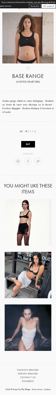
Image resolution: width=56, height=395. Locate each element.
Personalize (35, 6)
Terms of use (37, 389)
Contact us (28, 377)
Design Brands (28, 373)
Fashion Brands (28, 369)
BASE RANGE (28, 76)
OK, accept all (48, 6)
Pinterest (28, 381)
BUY (28, 144)
